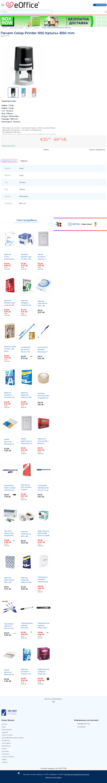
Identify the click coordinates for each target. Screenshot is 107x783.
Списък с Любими (8, 756)
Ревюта (23, 161)
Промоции (5, 754)
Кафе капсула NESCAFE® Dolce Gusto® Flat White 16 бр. (43, 535)
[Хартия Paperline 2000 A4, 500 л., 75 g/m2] (26, 377)
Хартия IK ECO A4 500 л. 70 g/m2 (26, 487)
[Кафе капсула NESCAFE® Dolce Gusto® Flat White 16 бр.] (43, 515)
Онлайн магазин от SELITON (53, 768)
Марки (4, 759)
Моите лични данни (53, 777)
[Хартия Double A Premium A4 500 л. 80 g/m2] (10, 377)
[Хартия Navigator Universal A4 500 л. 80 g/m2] (26, 285)
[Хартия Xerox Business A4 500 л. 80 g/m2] (10, 239)
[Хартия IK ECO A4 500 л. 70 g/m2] (26, 469)
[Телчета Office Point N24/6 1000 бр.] (10, 515)
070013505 (101, 5)
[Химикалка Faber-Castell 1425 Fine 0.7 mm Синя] (10, 470)
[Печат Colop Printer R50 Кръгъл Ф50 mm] (24, 86)
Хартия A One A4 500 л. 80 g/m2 (43, 441)
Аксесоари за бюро (17, 28)
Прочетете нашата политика (76, 774)
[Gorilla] (98, 224)
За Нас (4, 748)
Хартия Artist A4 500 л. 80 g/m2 (10, 349)
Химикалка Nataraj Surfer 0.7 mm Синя (43, 487)
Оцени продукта (97, 150)
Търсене (5, 732)
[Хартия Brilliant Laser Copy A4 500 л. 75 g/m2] (10, 285)
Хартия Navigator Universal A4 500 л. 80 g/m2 (26, 305)
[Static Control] (86, 224)
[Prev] (56, 224)
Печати (29, 28)
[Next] (105, 224)
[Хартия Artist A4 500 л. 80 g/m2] (10, 331)
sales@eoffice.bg (83, 724)
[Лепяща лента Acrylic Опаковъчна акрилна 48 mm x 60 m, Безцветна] (43, 377)
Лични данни (6, 743)
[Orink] (74, 224)
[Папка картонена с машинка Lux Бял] (26, 423)
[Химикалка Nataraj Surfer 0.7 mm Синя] (43, 470)
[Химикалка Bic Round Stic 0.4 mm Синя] (26, 331)
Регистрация (7, 729)
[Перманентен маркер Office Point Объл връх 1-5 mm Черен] (43, 608)
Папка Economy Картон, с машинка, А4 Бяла (43, 259)
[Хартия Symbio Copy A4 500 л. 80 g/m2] (26, 239)
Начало (5, 28)
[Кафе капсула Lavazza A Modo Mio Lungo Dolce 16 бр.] (43, 654)
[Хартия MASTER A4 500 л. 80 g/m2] (43, 285)
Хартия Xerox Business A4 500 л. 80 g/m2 (9, 259)
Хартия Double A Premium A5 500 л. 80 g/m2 (26, 673)
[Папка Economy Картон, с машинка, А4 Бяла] (43, 239)
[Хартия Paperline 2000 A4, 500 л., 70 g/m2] (26, 562)
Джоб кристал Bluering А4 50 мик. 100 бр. (9, 444)
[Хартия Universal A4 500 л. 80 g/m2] (26, 516)
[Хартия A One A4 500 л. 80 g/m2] (43, 423)
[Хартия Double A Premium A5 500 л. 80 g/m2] (26, 654)
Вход (3, 727)
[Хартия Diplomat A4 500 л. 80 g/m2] (10, 562)
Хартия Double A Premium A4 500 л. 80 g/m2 (9, 397)
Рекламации (6, 746)
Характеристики (9, 161)
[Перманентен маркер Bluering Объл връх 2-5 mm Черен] (26, 608)
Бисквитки (6, 740)
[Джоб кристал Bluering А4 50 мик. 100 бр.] (10, 423)
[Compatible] (62, 224)
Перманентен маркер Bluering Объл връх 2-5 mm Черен (27, 627)
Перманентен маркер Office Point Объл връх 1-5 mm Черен (44, 627)
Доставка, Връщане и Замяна (13, 737)
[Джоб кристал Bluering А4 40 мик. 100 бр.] (10, 654)
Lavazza (4, 762)
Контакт (5, 751)
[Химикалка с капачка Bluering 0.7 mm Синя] (43, 331)
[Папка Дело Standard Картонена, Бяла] (43, 561)
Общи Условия (7, 735)
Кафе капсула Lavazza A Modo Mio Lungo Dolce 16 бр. (43, 673)
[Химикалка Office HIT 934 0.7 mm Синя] (10, 608)
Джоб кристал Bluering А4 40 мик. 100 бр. (9, 674)
